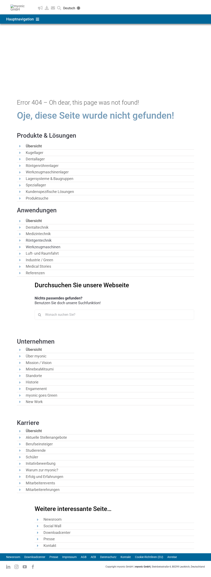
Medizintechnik (38, 234)
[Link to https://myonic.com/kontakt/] (53, 8)
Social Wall (52, 526)
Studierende (36, 450)
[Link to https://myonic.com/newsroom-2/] (40, 8)
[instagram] (16, 567)
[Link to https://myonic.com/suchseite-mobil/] (59, 8)
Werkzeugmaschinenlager (47, 172)
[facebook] (33, 567)
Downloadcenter (56, 532)
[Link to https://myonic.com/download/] (47, 8)
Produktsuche (37, 198)
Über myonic (36, 356)
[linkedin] (8, 567)
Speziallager (36, 185)
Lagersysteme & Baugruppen (49, 178)
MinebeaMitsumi (40, 369)
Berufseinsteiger (39, 444)
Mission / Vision (39, 363)
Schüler (32, 457)
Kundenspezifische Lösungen (50, 191)
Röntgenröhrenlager (42, 165)
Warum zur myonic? (42, 470)
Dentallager (35, 159)
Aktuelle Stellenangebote (46, 437)
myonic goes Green (41, 395)
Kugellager (34, 152)
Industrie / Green (39, 260)
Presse (49, 539)
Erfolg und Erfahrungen (44, 476)
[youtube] (25, 567)
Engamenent (36, 389)
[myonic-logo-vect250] (19, 6)
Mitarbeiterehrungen (43, 489)
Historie (32, 382)
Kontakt (49, 545)
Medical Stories (38, 266)
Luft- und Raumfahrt (42, 253)
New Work (34, 402)
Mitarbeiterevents (40, 483)
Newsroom (52, 519)
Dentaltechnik (37, 227)
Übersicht (34, 146)
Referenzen (35, 273)
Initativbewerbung (40, 463)
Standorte (34, 376)
